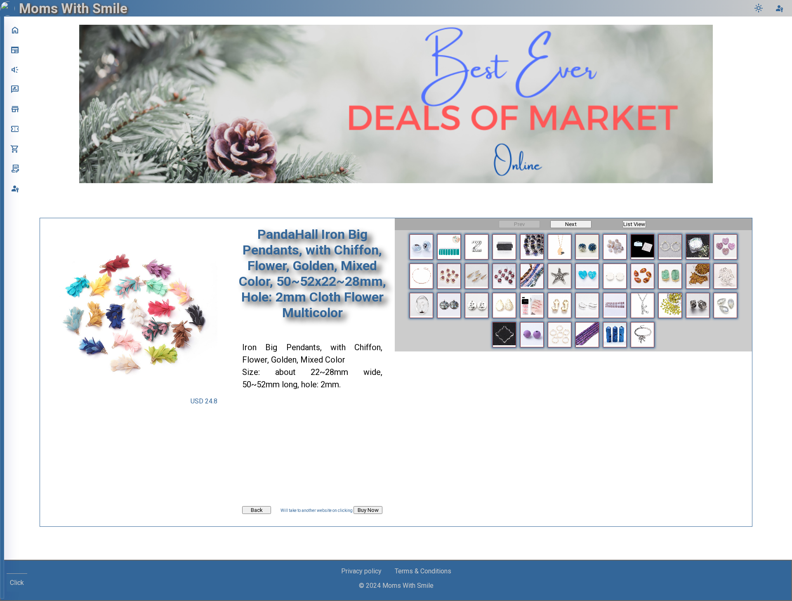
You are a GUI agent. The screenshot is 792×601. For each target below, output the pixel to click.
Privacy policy (361, 571)
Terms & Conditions (423, 571)
